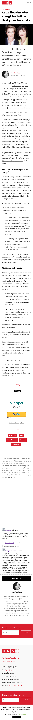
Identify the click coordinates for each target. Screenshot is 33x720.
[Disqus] (16, 503)
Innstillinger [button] (22, 714)
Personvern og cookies (8, 661)
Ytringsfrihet (6, 9)
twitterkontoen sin (10, 179)
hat (22, 435)
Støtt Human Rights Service (10, 658)
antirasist (13, 435)
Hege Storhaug (15, 73)
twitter (23, 440)
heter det (13, 182)
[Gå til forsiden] (10, 651)
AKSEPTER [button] (17, 717)
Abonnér (26, 632)
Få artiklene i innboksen (13, 628)
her (28, 373)
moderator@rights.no (8, 477)
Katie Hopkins (12, 440)
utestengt (17, 444)
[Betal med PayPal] (16, 414)
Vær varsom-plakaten (15, 685)
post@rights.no (11, 670)
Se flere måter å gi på (15, 423)
